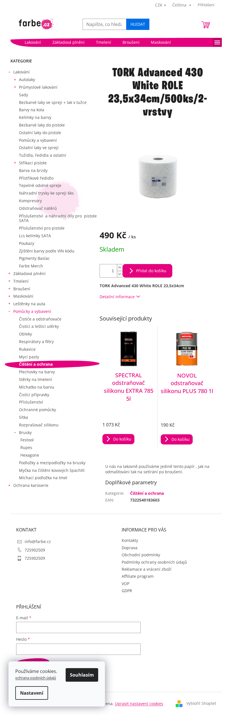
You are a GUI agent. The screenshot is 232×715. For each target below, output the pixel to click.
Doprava (130, 547)
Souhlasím (82, 675)
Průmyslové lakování (38, 87)
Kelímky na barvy (35, 117)
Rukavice (27, 349)
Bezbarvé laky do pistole (42, 125)
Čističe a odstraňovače (40, 319)
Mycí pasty (29, 356)
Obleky (25, 334)
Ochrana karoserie (30, 485)
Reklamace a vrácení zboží (146, 569)
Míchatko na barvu (36, 387)
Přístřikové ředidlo (36, 178)
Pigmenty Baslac (34, 258)
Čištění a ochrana (36, 364)
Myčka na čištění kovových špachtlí (52, 470)
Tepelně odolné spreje (40, 185)
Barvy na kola (31, 109)
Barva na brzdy (33, 170)
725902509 (35, 550)
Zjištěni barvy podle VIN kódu (46, 251)
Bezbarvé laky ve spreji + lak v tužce (53, 102)
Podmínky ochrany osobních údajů (154, 562)
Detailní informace (117, 296)
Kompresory (30, 200)
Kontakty (130, 540)
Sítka (23, 417)
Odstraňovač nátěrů (38, 208)
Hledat (137, 24)
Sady (23, 94)
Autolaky (27, 79)
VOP (125, 583)
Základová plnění (29, 273)
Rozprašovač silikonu (39, 425)
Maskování (23, 296)
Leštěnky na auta (29, 303)
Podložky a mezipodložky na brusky (52, 462)
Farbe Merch (31, 266)
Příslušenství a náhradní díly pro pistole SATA (58, 218)
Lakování (21, 72)
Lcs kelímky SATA (35, 235)
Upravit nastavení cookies (139, 703)
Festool (27, 439)
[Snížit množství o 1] (120, 274)
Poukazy (26, 243)
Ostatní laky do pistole (40, 132)
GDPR (127, 590)
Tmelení (21, 281)
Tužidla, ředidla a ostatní (42, 155)
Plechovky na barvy (37, 371)
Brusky (25, 432)
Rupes (26, 447)
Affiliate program (138, 576)
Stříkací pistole (33, 162)
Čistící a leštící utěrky (39, 326)
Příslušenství (31, 402)
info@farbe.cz (38, 541)
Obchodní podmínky (141, 554)
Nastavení (31, 693)
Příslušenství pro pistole (42, 228)
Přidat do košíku (151, 270)
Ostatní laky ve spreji (39, 147)
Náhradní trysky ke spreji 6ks (46, 193)
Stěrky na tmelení (35, 379)
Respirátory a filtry (36, 341)
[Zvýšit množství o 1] (120, 267)
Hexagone (29, 455)
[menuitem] (33, 42)
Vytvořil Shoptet (201, 703)
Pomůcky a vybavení (38, 140)
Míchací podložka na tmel (43, 477)
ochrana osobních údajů (35, 677)
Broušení (21, 288)
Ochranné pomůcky (37, 409)
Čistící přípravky (34, 394)
